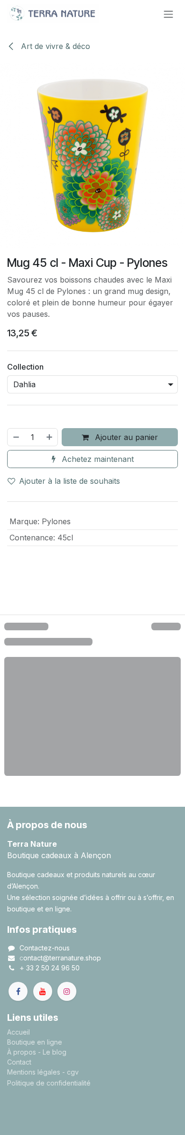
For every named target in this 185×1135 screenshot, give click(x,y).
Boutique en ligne (34, 1042)
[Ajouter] (50, 437)
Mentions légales (33, 1072)
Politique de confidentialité (49, 1083)
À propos (21, 1052)
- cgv (70, 1072)
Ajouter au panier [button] (125, 437)
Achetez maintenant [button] (96, 459)
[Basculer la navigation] (168, 14)
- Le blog (52, 1052)
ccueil (20, 1032)
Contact (19, 1062)
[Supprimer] (16, 437)
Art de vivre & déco (54, 46)
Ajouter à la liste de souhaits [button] (69, 481)
